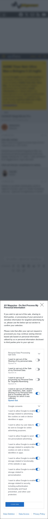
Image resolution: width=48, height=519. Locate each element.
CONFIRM (15, 504)
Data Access (24, 514)
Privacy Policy (39, 514)
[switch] (38, 360)
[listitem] (24, 354)
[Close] (42, 305)
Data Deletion (9, 514)
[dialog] (24, 409)
